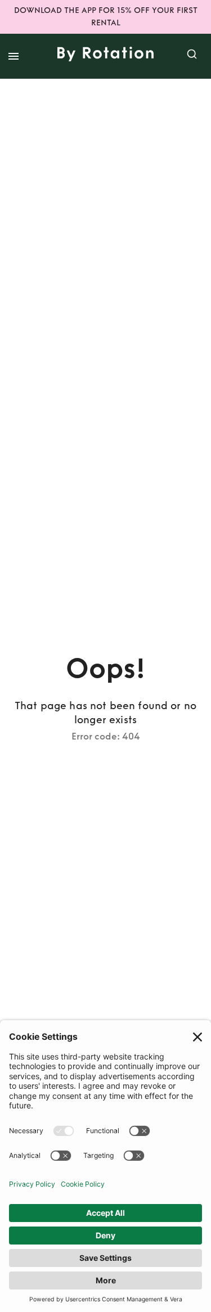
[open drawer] (13, 56)
